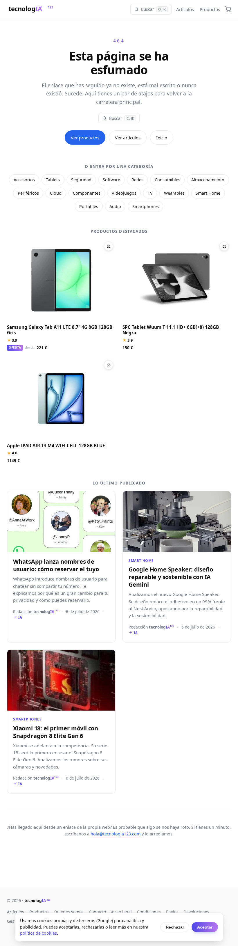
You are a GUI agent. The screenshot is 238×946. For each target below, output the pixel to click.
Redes (137, 179)
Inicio (161, 138)
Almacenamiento (207, 179)
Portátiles (88, 206)
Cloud (56, 193)
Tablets (53, 179)
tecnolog (37, 900)
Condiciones (149, 912)
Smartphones (145, 206)
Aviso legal (121, 912)
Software (111, 179)
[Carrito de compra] (228, 9)
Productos (210, 9)
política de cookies (38, 933)
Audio (115, 206)
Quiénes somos (69, 912)
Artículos (185, 9)
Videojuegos (124, 193)
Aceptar (204, 927)
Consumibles (167, 179)
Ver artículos (127, 138)
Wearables (174, 193)
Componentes (86, 193)
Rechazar (175, 927)
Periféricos (28, 193)
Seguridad (81, 179)
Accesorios (24, 179)
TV (150, 193)
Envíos (172, 912)
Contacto (97, 912)
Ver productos (85, 138)
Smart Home (208, 193)
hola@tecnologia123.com (115, 834)
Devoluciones (196, 912)
